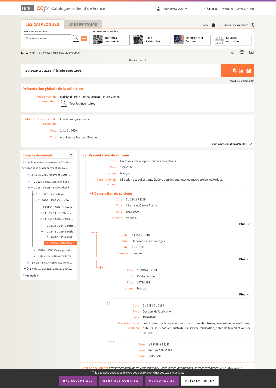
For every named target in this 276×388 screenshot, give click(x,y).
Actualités (227, 8)
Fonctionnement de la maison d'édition (48, 162)
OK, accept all (78, 381)
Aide (252, 8)
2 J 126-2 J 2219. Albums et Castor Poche (51, 174)
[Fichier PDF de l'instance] (248, 70)
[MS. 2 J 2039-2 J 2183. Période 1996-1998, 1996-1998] (230, 52)
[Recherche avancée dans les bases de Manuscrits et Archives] (180, 39)
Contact (241, 8)
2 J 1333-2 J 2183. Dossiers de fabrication (58, 219)
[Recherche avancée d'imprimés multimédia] (98, 39)
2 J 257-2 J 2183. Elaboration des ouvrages (53, 187)
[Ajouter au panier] (235, 70)
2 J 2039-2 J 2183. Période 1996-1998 (62, 243)
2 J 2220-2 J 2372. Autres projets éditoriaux (51, 263)
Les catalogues (42, 24)
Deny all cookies (121, 381)
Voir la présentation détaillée (229, 144)
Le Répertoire (83, 24)
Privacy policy (199, 381)
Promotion (31, 275)
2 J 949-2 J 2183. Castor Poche (55, 200)
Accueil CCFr (28, 53)
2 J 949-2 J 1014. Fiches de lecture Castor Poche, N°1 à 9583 (59, 207)
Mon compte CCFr (173, 8)
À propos (212, 8)
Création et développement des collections (48, 168)
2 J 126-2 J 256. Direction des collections (53, 181)
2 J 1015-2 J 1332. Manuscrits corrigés (58, 213)
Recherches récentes (236, 25)
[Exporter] (241, 70)
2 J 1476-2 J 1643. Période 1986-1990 (62, 231)
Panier (205, 25)
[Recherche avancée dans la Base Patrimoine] (139, 39)
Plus (242, 224)
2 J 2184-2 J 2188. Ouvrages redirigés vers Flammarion (54, 250)
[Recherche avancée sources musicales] (220, 39)
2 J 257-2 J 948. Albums (51, 194)
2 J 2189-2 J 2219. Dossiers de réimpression (54, 256)
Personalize (162, 381)
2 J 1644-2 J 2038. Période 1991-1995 (62, 237)
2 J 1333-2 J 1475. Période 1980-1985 (62, 225)
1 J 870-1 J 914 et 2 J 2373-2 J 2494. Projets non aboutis (51, 268)
